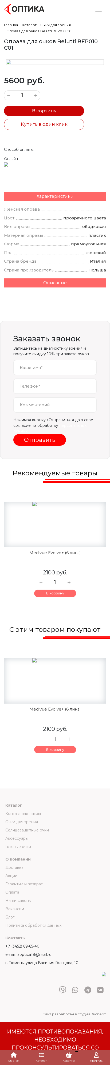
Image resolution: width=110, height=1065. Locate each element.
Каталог (13, 805)
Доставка (14, 867)
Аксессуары (16, 838)
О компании (18, 859)
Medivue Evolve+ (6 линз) (55, 552)
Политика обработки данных (33, 925)
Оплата (12, 892)
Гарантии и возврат (24, 884)
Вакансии (14, 908)
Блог (9, 917)
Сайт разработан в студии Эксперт (74, 1014)
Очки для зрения (21, 821)
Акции (11, 875)
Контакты (15, 938)
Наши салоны (18, 900)
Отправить (39, 439)
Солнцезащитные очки (27, 830)
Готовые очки (18, 846)
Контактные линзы (23, 813)
